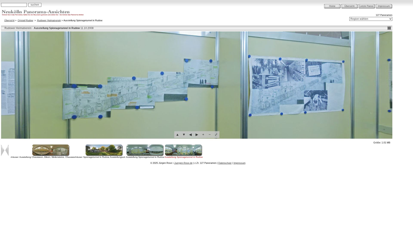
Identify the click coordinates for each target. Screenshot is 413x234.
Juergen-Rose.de (183, 163)
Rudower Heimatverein (49, 20)
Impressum (384, 6)
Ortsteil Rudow (25, 20)
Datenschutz (225, 163)
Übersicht (349, 6)
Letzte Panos (366, 6)
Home (332, 6)
